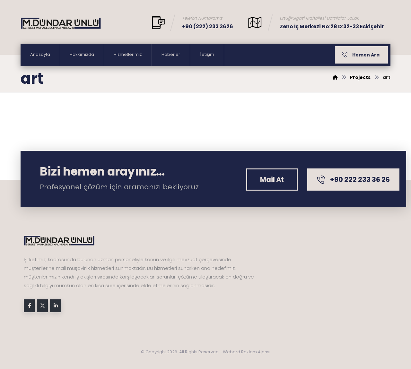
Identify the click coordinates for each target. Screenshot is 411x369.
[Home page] (335, 77)
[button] (272, 179)
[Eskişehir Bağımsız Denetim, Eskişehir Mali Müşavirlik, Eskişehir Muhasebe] (61, 23)
